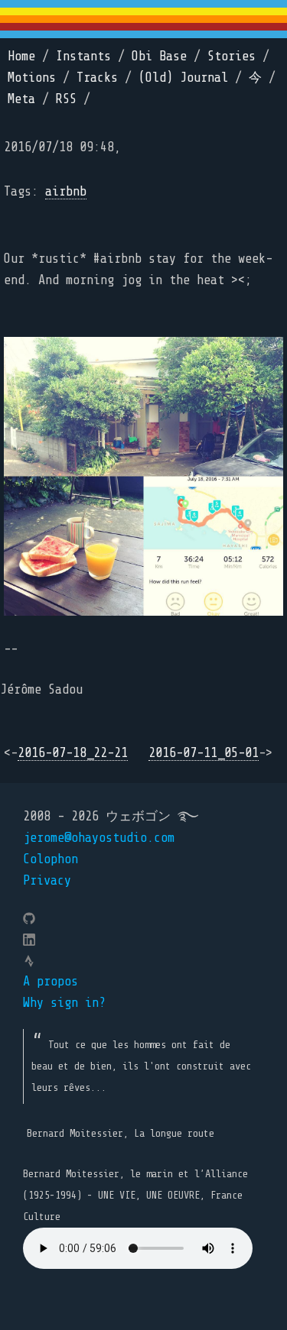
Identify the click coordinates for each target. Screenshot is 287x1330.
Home (21, 56)
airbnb (65, 191)
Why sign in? (64, 1002)
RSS (66, 99)
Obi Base (159, 56)
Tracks (97, 77)
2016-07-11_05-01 (203, 753)
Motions (32, 77)
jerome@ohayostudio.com (98, 837)
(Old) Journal (183, 77)
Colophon (50, 859)
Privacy (47, 880)
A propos (50, 981)
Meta (21, 99)
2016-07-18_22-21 (73, 753)
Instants (83, 56)
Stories (231, 56)
